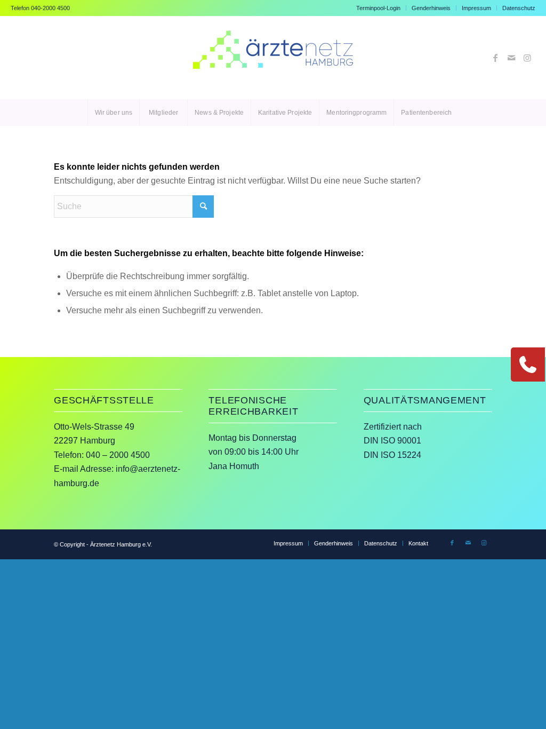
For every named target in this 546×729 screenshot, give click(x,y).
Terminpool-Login (378, 8)
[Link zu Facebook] (495, 58)
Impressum (476, 8)
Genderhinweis (431, 8)
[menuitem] (378, 8)
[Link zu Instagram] (527, 58)
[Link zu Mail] (511, 58)
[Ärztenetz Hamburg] (273, 57)
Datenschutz (518, 8)
